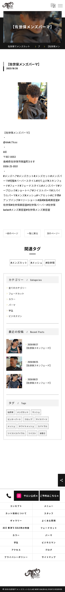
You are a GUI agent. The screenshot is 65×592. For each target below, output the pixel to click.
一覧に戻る (32, 233)
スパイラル (42, 426)
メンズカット (22, 412)
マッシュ (36, 412)
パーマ (12, 304)
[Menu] (60, 5)
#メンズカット (19, 263)
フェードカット (16, 293)
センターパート (14, 419)
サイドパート (41, 419)
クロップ (28, 419)
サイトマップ (49, 557)
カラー (12, 299)
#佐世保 (50, 263)
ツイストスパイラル (16, 433)
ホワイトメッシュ (26, 426)
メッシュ (11, 426)
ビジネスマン (15, 316)
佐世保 (10, 412)
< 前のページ (12, 233)
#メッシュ (36, 263)
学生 (11, 310)
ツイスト (32, 433)
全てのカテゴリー (17, 287)
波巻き (42, 433)
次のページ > (53, 233)
